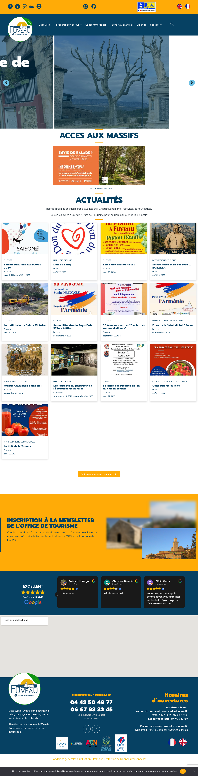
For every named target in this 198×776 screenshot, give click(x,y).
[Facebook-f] (87, 729)
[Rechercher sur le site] (172, 24)
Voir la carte (99, 107)
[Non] (194, 771)
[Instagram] (96, 729)
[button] (57, 594)
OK (182, 771)
